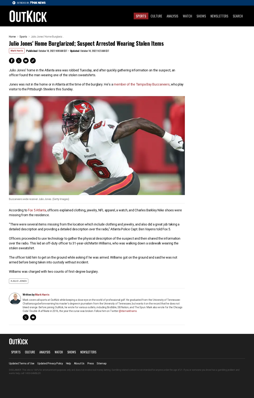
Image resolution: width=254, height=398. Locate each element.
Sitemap (101, 363)
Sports (141, 16)
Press (90, 363)
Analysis (172, 16)
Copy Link (33, 60)
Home (12, 36)
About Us (79, 363)
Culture (156, 16)
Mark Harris (17, 50)
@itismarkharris (128, 311)
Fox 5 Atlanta (37, 210)
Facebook (12, 60)
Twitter (19, 60)
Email (26, 60)
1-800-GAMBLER (33, 373)
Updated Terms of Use (21, 363)
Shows (201, 16)
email (33, 317)
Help (68, 363)
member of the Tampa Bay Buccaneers (142, 84)
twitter (26, 317)
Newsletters (219, 16)
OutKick (28, 16)
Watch (187, 16)
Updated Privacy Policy (50, 363)
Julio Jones (19, 281)
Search (238, 16)
